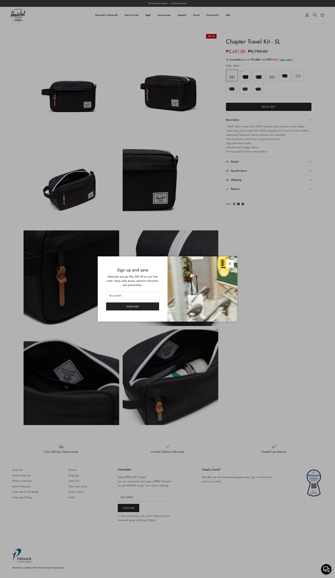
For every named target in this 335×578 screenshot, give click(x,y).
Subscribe (132, 306)
